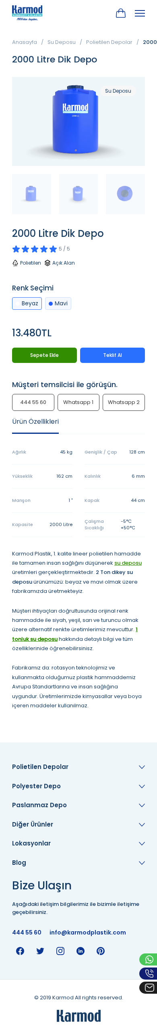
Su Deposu (62, 42)
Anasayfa (24, 42)
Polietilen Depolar (109, 42)
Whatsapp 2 (124, 402)
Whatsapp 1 (78, 402)
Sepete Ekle (44, 355)
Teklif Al (112, 355)
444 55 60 (33, 402)
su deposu (128, 563)
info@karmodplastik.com (88, 932)
